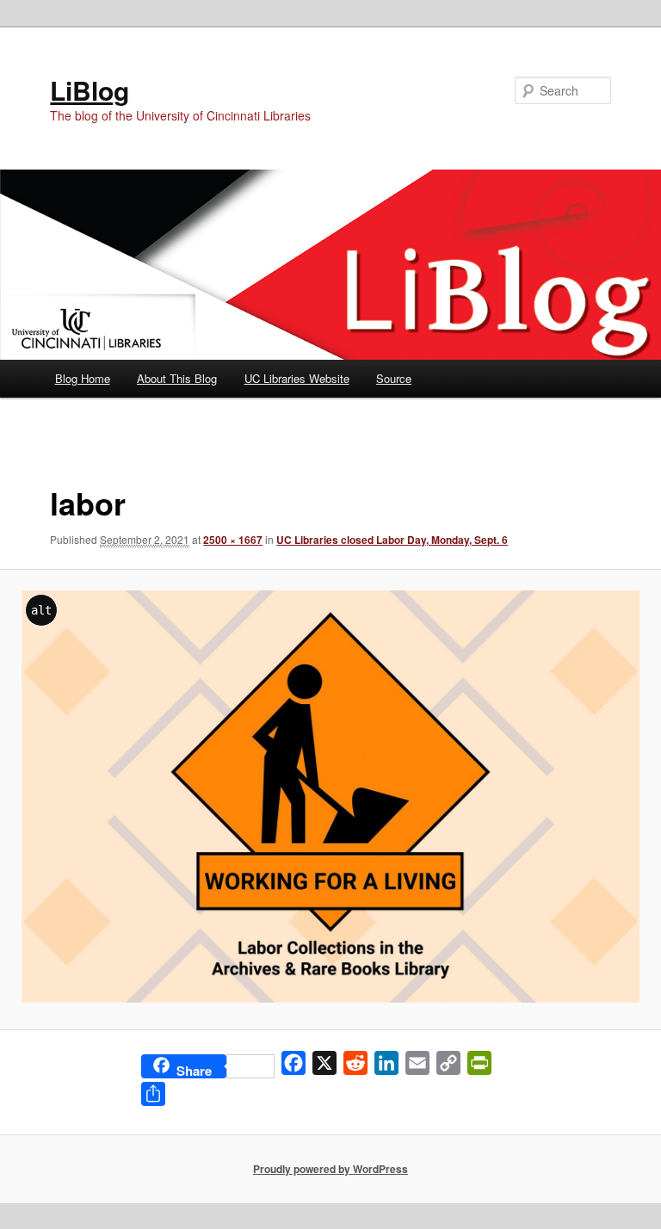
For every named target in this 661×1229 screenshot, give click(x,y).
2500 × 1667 (233, 539)
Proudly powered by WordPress (330, 1169)
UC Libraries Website (296, 378)
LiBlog (89, 89)
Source (393, 378)
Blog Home (82, 378)
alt (41, 610)
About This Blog (177, 378)
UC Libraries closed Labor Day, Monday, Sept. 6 (392, 539)
